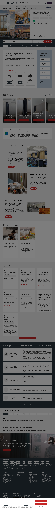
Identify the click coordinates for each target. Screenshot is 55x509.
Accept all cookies (41, 500)
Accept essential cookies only (41, 503)
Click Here (6, 505)
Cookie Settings (41, 506)
